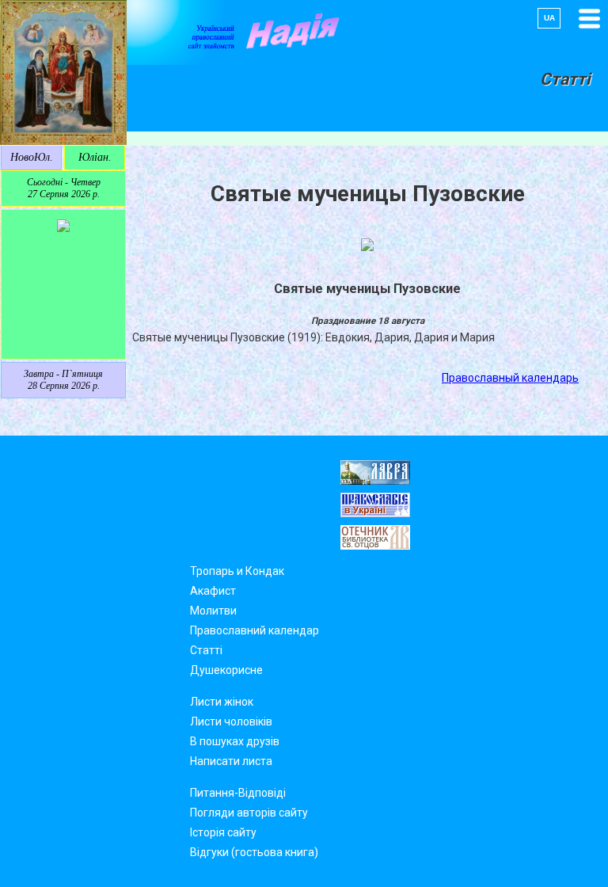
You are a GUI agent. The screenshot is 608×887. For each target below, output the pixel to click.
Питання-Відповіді (238, 792)
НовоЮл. (31, 157)
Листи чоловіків (231, 721)
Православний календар (254, 630)
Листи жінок (221, 701)
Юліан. (95, 157)
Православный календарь (510, 377)
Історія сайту (223, 832)
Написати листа (231, 761)
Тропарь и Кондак (237, 571)
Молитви (213, 610)
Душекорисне (226, 670)
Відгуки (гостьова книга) (254, 852)
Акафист (213, 590)
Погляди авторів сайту (249, 812)
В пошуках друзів (234, 741)
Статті (206, 650)
